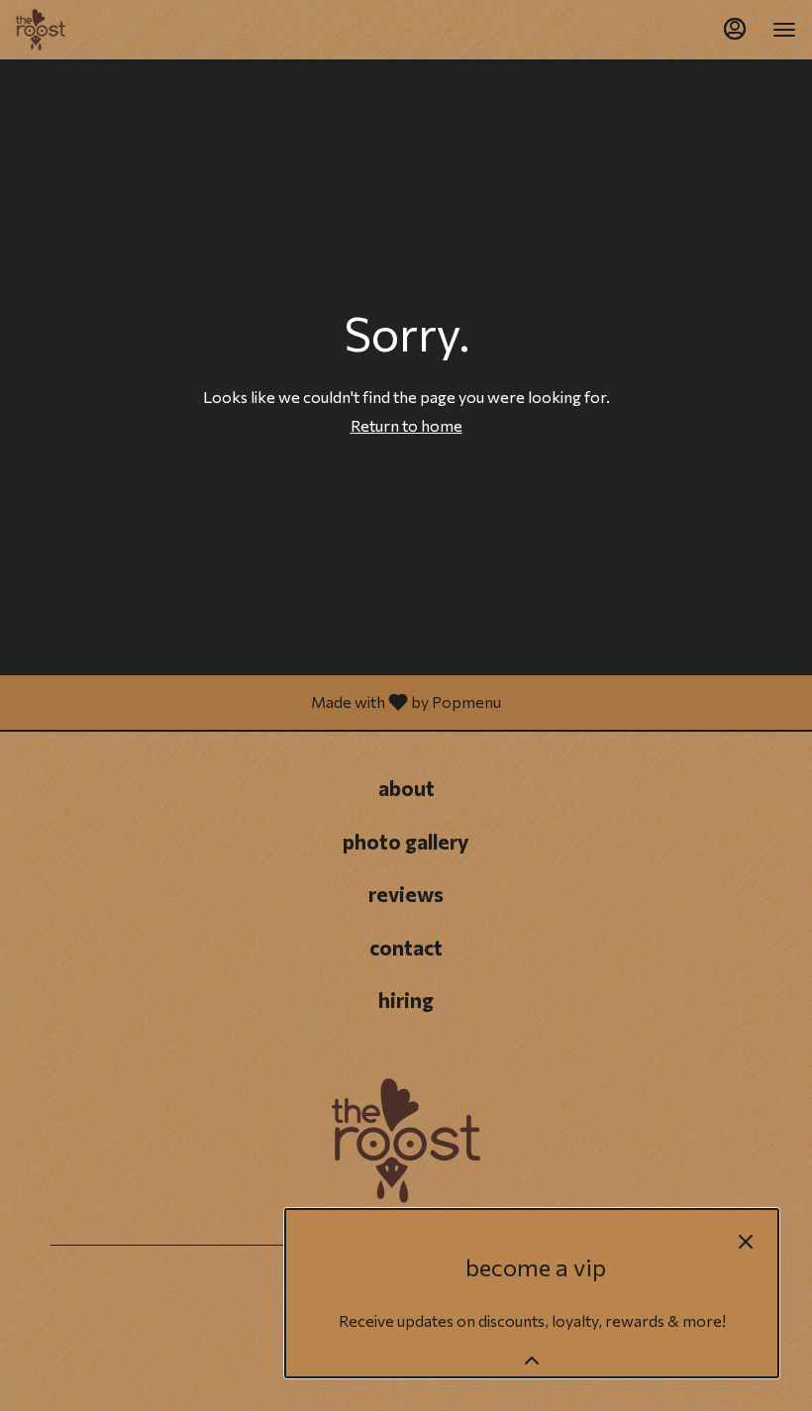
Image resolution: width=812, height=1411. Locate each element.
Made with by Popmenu (258, 702)
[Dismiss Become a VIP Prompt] (745, 1241)
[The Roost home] (105, 29)
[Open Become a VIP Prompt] (532, 1360)
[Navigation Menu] (784, 30)
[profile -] (735, 29)
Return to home (406, 425)
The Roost (406, 1140)
